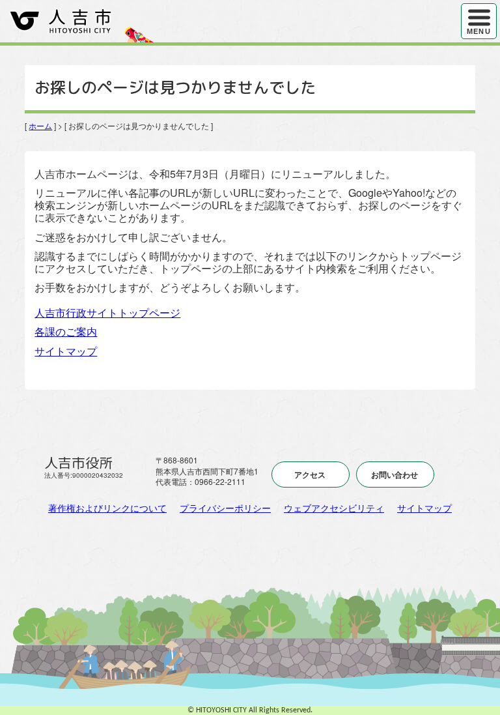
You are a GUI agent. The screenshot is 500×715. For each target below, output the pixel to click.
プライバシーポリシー (225, 507)
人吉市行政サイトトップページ (107, 312)
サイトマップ (66, 350)
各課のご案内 (66, 331)
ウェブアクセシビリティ (334, 507)
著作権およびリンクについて (107, 507)
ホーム (40, 125)
